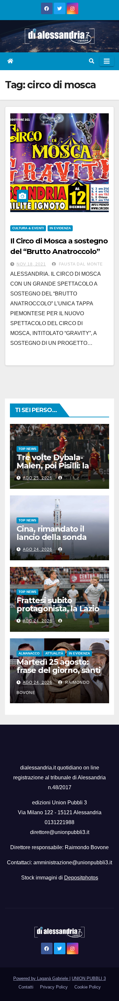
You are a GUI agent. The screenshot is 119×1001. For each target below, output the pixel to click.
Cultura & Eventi (28, 228)
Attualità (54, 653)
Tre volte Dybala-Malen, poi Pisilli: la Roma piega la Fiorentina (53, 470)
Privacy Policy (54, 987)
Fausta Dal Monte (80, 264)
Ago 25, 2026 (37, 478)
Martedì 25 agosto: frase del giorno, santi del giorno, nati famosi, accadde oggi (58, 674)
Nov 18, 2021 (31, 264)
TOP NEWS (27, 449)
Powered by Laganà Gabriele (41, 978)
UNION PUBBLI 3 (89, 978)
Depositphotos (81, 877)
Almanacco (29, 653)
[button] (91, 61)
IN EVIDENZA (60, 228)
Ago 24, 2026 (37, 549)
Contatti (26, 987)
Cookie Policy (87, 987)
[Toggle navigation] (106, 61)
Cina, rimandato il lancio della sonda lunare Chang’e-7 (51, 537)
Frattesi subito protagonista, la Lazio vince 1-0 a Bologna (58, 609)
